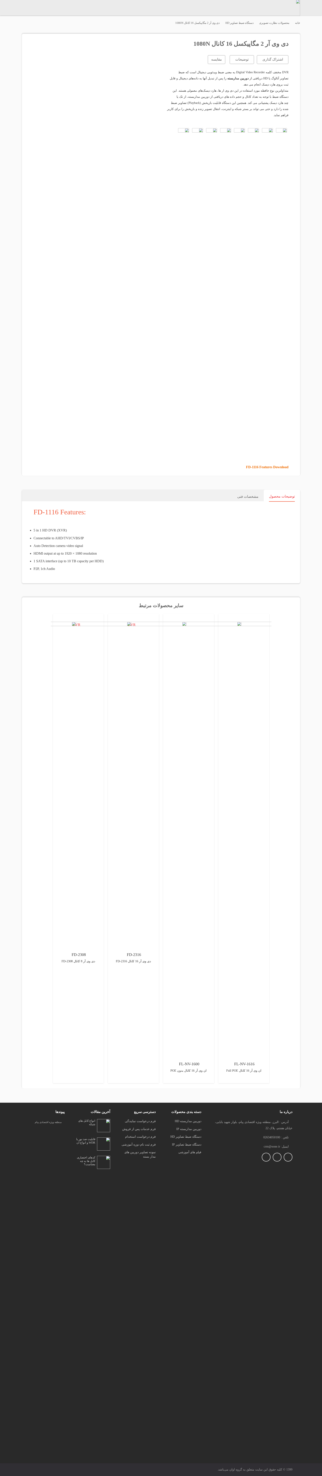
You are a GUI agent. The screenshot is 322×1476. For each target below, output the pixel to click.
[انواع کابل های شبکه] (103, 1122)
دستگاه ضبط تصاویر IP (186, 1144)
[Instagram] (288, 1157)
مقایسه (216, 59)
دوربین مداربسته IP (188, 1129)
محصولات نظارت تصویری (274, 22)
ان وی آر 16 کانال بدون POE (188, 1070)
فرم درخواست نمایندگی (140, 1121)
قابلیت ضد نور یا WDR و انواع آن (85, 1140)
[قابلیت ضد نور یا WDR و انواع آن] (103, 1140)
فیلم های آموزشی (189, 1152)
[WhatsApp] (266, 1157)
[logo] (47, 1292)
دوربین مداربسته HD (188, 1121)
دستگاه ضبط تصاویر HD (239, 22)
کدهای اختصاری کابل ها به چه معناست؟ (86, 1161)
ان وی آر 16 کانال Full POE (243, 1070)
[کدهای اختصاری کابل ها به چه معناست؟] (103, 1159)
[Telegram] (277, 1157)
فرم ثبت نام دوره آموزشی (139, 1144)
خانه (297, 22)
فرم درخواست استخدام (140, 1136)
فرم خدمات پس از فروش (139, 1129)
